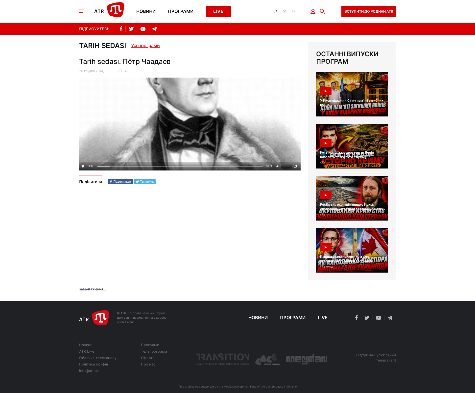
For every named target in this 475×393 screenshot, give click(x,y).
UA (275, 11)
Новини (146, 11)
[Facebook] (120, 181)
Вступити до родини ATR (369, 11)
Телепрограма (154, 351)
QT (285, 11)
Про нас (148, 364)
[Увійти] (313, 11)
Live (218, 11)
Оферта (148, 358)
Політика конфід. (94, 364)
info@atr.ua (89, 370)
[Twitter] (145, 181)
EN (294, 11)
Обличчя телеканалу (98, 358)
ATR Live (86, 351)
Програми (180, 11)
